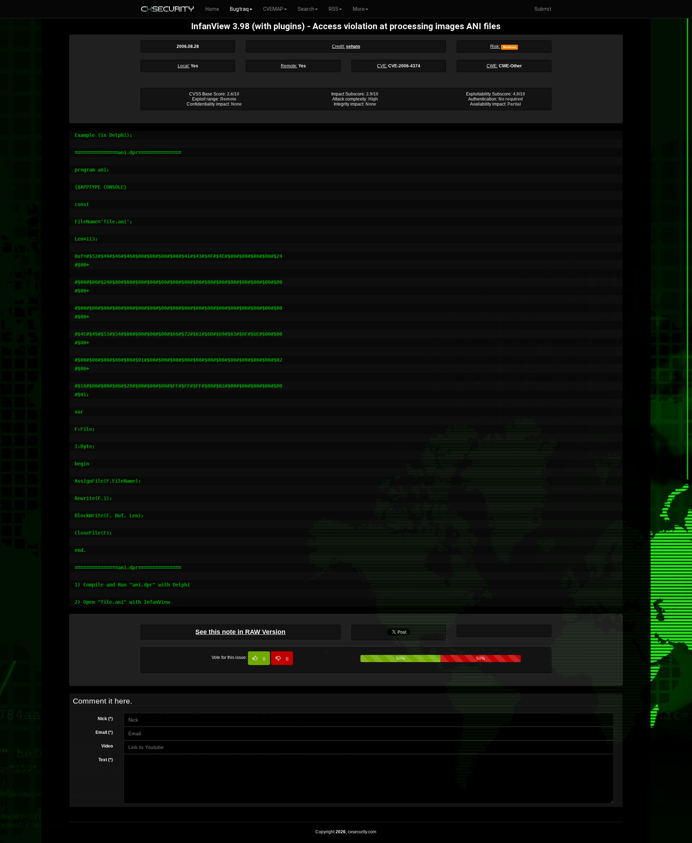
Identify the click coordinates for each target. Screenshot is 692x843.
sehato (353, 46)
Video (107, 746)
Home (212, 9)
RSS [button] (333, 9)
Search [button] (306, 9)
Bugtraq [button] (239, 9)
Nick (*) (105, 718)
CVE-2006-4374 (404, 65)
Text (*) (105, 759)
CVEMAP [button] (273, 9)
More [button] (359, 9)
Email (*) (104, 732)
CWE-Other (510, 65)
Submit (542, 9)
